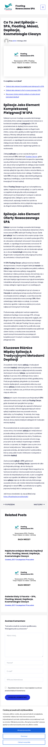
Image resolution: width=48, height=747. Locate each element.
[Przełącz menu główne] (42, 7)
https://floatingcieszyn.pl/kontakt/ (16, 497)
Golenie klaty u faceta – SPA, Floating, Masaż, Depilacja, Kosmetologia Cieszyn (20, 599)
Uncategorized (20, 559)
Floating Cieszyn (31, 156)
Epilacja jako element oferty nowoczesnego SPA (23, 90)
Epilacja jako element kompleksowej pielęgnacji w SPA (25, 86)
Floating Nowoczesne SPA (25, 7)
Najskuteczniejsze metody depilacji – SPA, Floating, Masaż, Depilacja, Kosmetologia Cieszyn (24, 553)
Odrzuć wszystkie (24, 742)
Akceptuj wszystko (24, 730)
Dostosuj (24, 736)
